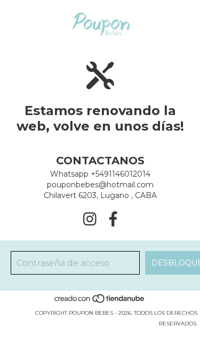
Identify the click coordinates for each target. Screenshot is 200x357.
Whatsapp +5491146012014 (100, 174)
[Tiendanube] (100, 302)
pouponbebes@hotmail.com (100, 184)
